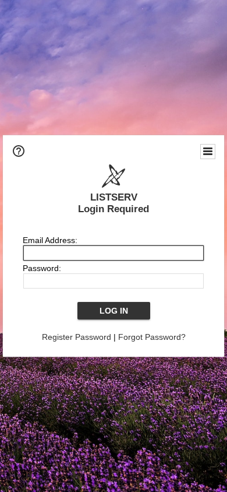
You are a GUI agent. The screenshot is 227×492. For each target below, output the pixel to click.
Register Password (76, 337)
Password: (42, 268)
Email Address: (50, 240)
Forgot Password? (152, 337)
